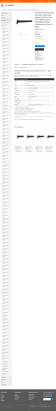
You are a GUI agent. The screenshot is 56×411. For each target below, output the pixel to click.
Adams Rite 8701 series (5, 299)
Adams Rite (37, 28)
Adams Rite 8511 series (5, 249)
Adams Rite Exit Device (11, 9)
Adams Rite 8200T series (5, 179)
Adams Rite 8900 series (5, 323)
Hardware (3, 377)
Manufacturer (3, 379)
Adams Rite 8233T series (5, 199)
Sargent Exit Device (5, 365)
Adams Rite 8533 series (5, 263)
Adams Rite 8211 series (5, 183)
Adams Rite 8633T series (5, 293)
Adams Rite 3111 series (5, 39)
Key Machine (3, 384)
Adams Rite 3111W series (5, 46)
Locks (2, 15)
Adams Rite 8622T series (5, 286)
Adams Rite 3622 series (5, 96)
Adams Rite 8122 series (5, 162)
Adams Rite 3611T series (5, 92)
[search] (48, 1)
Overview (17, 64)
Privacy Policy (31, 395)
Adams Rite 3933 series (5, 142)
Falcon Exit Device (5, 361)
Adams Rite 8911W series (5, 333)
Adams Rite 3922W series (5, 139)
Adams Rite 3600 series (5, 82)
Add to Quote (40, 49)
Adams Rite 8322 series (5, 209)
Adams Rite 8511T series (5, 253)
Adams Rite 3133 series (5, 59)
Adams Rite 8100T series (5, 152)
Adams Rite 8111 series (5, 156)
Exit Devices (5, 9)
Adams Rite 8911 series (5, 330)
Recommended (18, 127)
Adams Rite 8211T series (5, 186)
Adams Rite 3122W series (5, 56)
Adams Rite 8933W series (5, 346)
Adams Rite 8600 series (5, 269)
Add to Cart (19, 151)
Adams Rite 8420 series (5, 229)
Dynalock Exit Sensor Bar (5, 359)
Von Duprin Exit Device (4, 374)
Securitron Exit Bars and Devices (5, 369)
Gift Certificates (39, 1)
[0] (53, 1)
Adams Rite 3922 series (5, 136)
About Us (16, 394)
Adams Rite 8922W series (5, 340)
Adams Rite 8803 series (5, 320)
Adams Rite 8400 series (5, 216)
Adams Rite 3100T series (5, 32)
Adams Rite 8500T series (5, 246)
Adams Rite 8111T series (5, 159)
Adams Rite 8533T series (5, 266)
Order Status (31, 399)
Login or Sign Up (31, 398)
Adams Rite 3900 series (5, 122)
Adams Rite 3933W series (5, 146)
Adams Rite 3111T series (5, 42)
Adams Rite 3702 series (5, 116)
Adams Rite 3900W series (5, 126)
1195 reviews (43, 38)
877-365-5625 (16, 1)
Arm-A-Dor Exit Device (4, 350)
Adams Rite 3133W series (5, 66)
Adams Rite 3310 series (5, 72)
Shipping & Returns (32, 394)
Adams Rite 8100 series (5, 149)
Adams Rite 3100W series (5, 36)
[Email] (35, 51)
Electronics (2, 395)
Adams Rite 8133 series (5, 169)
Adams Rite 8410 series (5, 223)
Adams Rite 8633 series (5, 289)
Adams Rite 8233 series (5, 196)
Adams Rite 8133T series (5, 173)
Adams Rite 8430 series (5, 236)
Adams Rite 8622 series (5, 283)
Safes (2, 382)
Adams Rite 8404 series (5, 219)
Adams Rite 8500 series (5, 243)
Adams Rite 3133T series (5, 62)
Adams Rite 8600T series (5, 273)
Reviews (40, 64)
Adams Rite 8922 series (5, 336)
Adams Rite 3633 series (5, 102)
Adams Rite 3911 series (5, 129)
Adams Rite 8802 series (5, 316)
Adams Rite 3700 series (5, 109)
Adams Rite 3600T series (5, 86)
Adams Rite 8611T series (5, 279)
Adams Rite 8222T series (5, 193)
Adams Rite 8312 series (5, 206)
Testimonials (17, 395)
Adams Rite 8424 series (5, 233)
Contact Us (16, 399)
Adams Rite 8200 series (5, 176)
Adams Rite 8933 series (5, 343)
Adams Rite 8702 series (5, 303)
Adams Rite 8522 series (5, 256)
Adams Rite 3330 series (5, 79)
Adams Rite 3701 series (5, 112)
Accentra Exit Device (5, 22)
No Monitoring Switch (27, 9)
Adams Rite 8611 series (5, 276)
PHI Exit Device (4, 363)
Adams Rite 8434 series (19, 9)
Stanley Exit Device (5, 371)
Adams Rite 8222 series (5, 189)
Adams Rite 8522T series (5, 259)
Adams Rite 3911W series (5, 132)
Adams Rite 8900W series (5, 326)
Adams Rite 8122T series (5, 166)
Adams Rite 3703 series (5, 119)
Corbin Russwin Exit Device (5, 353)
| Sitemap (10, 406)
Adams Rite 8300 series (5, 203)
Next (33, 22)
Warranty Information (29, 64)
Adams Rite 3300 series (5, 69)
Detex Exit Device (5, 355)
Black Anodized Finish (35, 9)
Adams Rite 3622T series (5, 99)
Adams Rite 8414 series (5, 226)
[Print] (37, 51)
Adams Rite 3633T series (5, 106)
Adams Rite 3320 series (5, 76)
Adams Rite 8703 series (5, 306)
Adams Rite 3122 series (5, 49)
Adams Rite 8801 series (5, 313)
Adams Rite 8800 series (5, 309)
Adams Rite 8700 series (5, 296)
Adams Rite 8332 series (5, 213)
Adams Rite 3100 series (5, 29)
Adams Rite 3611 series (5, 89)
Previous (15, 22)
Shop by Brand (17, 398)
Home (2, 9)
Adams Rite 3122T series (5, 52)
